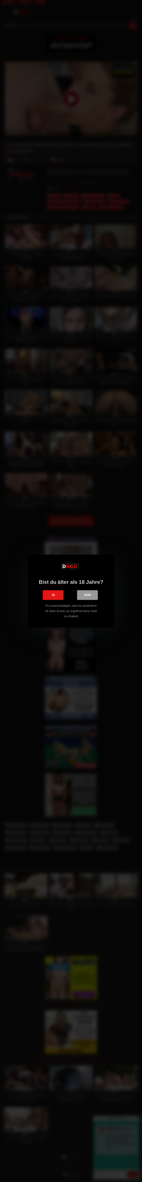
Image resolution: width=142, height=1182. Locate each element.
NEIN (87, 595)
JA (53, 595)
